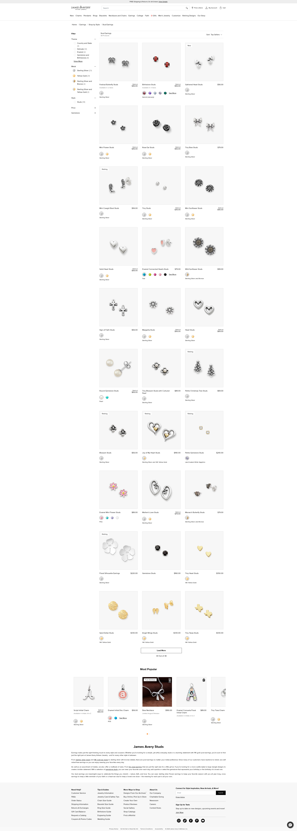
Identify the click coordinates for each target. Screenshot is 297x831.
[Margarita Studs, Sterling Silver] (144, 336)
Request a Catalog (78, 815)
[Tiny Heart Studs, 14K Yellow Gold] (187, 579)
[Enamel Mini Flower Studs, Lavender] (112, 517)
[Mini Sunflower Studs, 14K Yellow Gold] (192, 214)
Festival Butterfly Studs (108, 84)
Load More (161, 650)
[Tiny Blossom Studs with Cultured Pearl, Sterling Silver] (144, 399)
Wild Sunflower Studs (193, 269)
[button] (211, 7)
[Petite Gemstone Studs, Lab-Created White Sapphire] (187, 458)
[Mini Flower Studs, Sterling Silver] (101, 154)
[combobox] (145, 8)
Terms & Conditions (146, 829)
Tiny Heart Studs (192, 573)
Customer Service (78, 793)
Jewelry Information (105, 793)
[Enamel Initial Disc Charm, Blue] (115, 718)
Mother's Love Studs (150, 512)
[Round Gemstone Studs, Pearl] (101, 397)
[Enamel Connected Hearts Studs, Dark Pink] (155, 274)
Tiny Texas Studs (192, 633)
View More (78, 61)
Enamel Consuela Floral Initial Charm (186, 711)
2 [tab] (149, 734)
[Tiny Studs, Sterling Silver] (144, 215)
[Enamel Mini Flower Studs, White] (117, 517)
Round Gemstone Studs (109, 390)
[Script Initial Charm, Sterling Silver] (76, 721)
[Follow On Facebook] (191, 821)
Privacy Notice (180, 797)
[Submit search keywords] (187, 8)
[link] (140, 15)
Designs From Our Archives (135, 792)
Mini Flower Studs (106, 147)
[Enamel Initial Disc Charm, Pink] (110, 718)
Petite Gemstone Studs (194, 452)
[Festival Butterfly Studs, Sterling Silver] (101, 93)
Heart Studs (190, 330)
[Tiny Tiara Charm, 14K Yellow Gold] (218, 719)
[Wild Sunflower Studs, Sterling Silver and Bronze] (187, 274)
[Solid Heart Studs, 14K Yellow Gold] (107, 275)
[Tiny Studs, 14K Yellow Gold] (149, 214)
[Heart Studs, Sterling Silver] (187, 336)
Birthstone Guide (104, 811)
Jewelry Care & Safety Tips (108, 796)
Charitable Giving (157, 796)
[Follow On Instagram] (179, 821)
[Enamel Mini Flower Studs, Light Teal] (107, 517)
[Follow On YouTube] (203, 821)
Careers (153, 804)
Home (74, 24)
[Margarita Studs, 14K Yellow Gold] (149, 336)
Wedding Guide (103, 819)
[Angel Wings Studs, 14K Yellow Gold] (144, 638)
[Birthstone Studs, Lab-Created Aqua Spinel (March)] (155, 93)
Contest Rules (155, 808)
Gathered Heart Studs (194, 84)
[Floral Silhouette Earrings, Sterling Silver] (101, 579)
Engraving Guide (104, 815)
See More (172, 93)
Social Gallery (129, 808)
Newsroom (154, 800)
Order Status (76, 800)
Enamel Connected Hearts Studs (155, 269)
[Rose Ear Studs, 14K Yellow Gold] (149, 154)
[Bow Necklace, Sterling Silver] (144, 721)
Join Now (179, 812)
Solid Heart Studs (106, 269)
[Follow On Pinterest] (197, 821)
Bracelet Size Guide (105, 804)
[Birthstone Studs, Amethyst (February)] (149, 93)
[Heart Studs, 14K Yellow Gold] (192, 336)
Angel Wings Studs (150, 633)
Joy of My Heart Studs (151, 452)
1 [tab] (147, 734)
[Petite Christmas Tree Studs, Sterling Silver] (187, 396)
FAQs (73, 796)
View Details (163, 1)
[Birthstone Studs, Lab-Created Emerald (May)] (165, 93)
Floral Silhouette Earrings (109, 573)
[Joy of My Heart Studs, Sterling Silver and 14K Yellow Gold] (144, 458)
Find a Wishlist (129, 815)
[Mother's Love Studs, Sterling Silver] (144, 519)
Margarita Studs (148, 330)
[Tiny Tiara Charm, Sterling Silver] (213, 719)
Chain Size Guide (104, 800)
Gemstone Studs (149, 573)
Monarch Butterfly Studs (195, 512)
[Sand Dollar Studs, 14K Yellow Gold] (101, 638)
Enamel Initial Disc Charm (118, 710)
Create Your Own (130, 800)
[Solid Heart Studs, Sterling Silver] (101, 276)
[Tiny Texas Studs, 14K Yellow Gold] (187, 638)
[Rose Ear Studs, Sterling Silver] (144, 154)
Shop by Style (94, 24)
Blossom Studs (105, 452)
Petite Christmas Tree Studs (196, 390)
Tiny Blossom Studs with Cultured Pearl (155, 391)
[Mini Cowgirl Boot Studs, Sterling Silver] (101, 214)
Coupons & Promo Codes (81, 819)
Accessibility (159, 829)
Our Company (155, 793)
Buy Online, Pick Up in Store (135, 796)
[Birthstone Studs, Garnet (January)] (144, 93)
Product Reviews (130, 804)
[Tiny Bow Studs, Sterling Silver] (187, 153)
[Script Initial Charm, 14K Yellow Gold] (81, 721)
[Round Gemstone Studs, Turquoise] (107, 397)
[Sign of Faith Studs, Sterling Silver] (101, 335)
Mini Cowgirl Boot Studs (109, 208)
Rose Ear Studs (148, 147)
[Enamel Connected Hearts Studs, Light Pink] (160, 274)
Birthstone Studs (149, 84)
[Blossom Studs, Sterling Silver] (101, 458)
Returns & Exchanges (80, 808)
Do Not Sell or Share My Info (129, 829)
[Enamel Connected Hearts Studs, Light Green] (149, 274)
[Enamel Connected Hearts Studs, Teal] (144, 274)
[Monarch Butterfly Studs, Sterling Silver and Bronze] (187, 518)
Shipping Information (79, 804)
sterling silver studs (83, 759)
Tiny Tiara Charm (218, 710)
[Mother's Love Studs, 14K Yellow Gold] (149, 519)
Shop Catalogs (129, 811)
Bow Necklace (148, 710)
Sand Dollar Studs (106, 633)
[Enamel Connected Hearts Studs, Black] (165, 274)
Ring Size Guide (103, 808)
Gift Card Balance (78, 811)
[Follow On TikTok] (185, 821)
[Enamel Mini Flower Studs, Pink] (101, 518)
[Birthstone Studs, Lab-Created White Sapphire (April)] (160, 93)
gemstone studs (112, 769)
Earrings (82, 24)
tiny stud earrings (135, 767)
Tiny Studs (146, 208)
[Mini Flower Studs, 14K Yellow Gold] (107, 154)
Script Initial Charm (81, 710)
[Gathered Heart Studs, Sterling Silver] (187, 90)
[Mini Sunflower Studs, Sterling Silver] (187, 215)
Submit (220, 793)
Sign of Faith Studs (107, 330)
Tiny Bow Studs (191, 147)
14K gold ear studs (101, 759)
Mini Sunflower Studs (193, 208)
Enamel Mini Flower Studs (109, 512)
